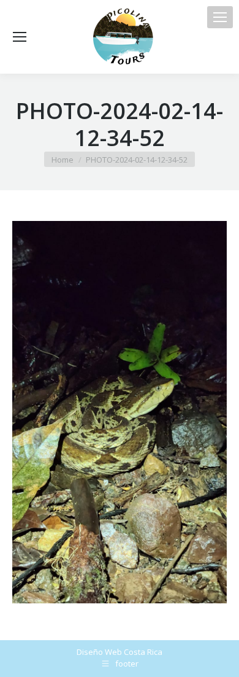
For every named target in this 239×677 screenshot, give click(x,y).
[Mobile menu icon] (220, 17)
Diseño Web (99, 651)
